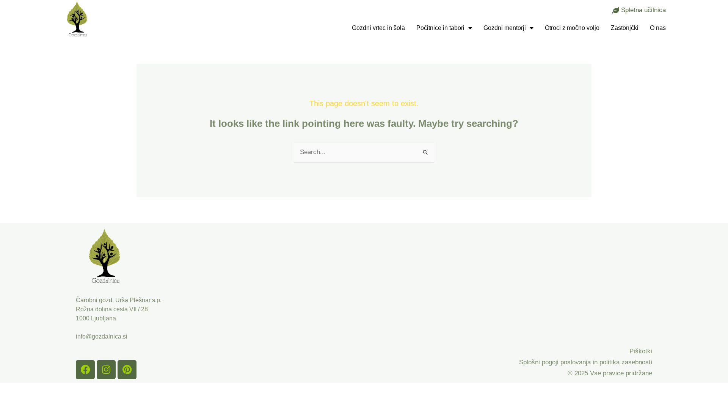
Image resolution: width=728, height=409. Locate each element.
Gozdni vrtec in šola (378, 28)
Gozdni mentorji (504, 28)
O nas (658, 28)
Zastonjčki (625, 28)
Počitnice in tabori (440, 28)
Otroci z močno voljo (572, 28)
